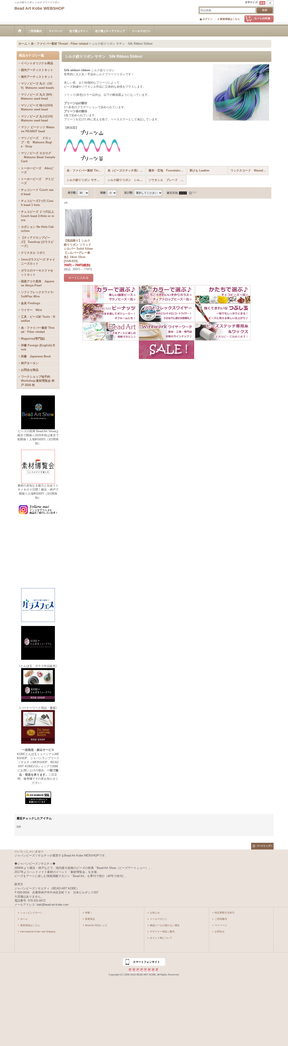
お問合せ (220, 931)
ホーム (24, 919)
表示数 (72, 192)
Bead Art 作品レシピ (96, 925)
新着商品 (90, 919)
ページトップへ (264, 846)
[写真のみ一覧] (184, 192)
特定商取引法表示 (224, 912)
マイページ (221, 925)
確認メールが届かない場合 (165, 925)
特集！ (88, 912)
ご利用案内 (221, 919)
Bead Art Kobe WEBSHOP (39, 8)
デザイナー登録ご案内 (162, 931)
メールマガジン (158, 919)
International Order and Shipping (37, 931)
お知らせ (155, 912)
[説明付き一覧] (194, 192)
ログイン (207, 19)
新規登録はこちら (230, 19)
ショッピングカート (31, 912)
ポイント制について (161, 937)
